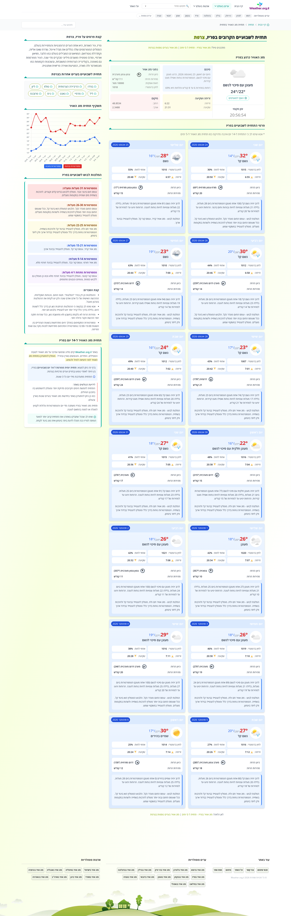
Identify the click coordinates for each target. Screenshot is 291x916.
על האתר (134, 6)
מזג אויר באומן (164, 877)
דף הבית (238, 6)
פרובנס (34, 93)
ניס (49, 93)
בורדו (90, 86)
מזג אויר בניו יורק (162, 870)
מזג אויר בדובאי (147, 877)
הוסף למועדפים (236, 98)
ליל (91, 93)
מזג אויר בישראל (91, 870)
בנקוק (187, 15)
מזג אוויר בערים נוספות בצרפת (162, 47)
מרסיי (78, 93)
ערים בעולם (223, 6)
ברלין (218, 15)
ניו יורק (228, 15)
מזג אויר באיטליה (73, 870)
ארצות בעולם (202, 6)
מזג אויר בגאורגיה (40, 877)
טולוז (46, 86)
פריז (196, 15)
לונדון (238, 15)
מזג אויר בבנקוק (181, 877)
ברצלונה (207, 15)
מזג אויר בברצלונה (126, 870)
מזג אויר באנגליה (54, 870)
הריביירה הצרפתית (68, 86)
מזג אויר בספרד (92, 877)
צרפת (199, 37)
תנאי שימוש (262, 870)
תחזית (251, 24)
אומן (178, 15)
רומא (248, 15)
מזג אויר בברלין (144, 870)
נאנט (63, 93)
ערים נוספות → (145, 15)
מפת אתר (218, 870)
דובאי (169, 15)
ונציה (159, 15)
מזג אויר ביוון (76, 877)
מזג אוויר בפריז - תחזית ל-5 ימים (195, 47)
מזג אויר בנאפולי (178, 884)
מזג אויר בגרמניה (35, 870)
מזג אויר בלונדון (180, 870)
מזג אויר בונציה (130, 877)
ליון (33, 86)
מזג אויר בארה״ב (59, 877)
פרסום (228, 870)
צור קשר (250, 870)
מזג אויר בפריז (198, 877)
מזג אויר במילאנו (197, 884)
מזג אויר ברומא (197, 870)
